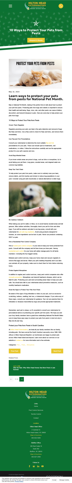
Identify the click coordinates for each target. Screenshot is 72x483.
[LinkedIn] (38, 466)
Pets (18, 345)
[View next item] (21, 379)
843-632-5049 (36, 438)
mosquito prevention (15, 277)
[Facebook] (29, 466)
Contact (36, 418)
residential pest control (16, 251)
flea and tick (50, 143)
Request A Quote (36, 40)
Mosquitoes (30, 345)
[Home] (35, 6)
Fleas (24, 345)
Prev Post (14, 351)
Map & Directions (36, 435)
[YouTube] (42, 466)
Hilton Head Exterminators (19, 329)
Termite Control (36, 414)
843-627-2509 (36, 457)
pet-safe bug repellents (26, 232)
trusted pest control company (22, 246)
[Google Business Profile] (34, 466)
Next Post (57, 351)
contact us (19, 340)
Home (36, 406)
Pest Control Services (36, 410)
